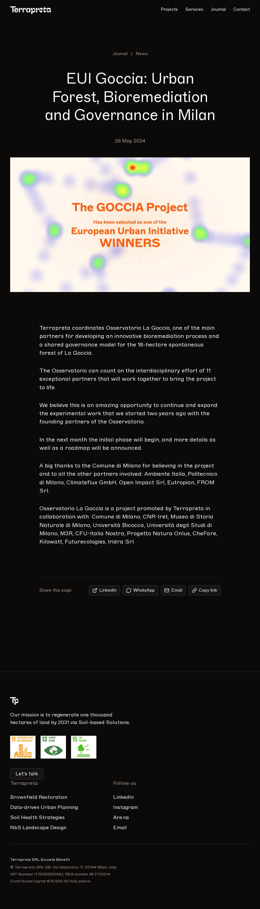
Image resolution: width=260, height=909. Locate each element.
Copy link (208, 590)
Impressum (229, 797)
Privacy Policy (233, 807)
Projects (169, 9)
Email (176, 590)
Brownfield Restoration (38, 797)
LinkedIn (108, 590)
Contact (241, 9)
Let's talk (27, 774)
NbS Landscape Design (38, 827)
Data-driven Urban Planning (44, 807)
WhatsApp (144, 590)
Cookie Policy (232, 817)
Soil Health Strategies (37, 817)
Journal (218, 9)
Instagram (125, 807)
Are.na (121, 817)
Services (194, 9)
